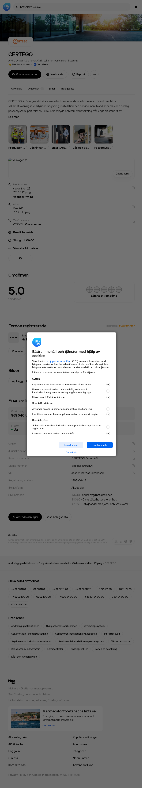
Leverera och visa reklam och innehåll (53, 433)
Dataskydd (71, 452)
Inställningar (71, 445)
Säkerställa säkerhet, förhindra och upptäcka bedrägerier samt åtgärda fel (66, 427)
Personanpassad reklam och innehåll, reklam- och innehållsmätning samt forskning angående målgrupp (61, 391)
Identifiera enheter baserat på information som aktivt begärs (65, 414)
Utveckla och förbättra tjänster (48, 397)
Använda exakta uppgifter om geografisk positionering (62, 408)
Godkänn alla (99, 445)
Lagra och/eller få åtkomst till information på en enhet (61, 384)
